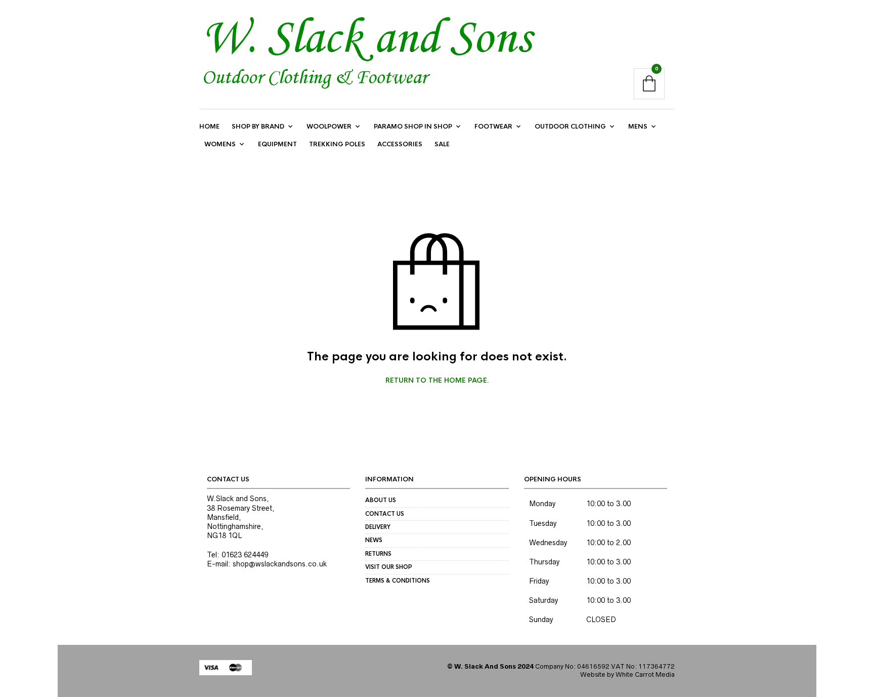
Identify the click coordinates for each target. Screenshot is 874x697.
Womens (220, 144)
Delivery (377, 526)
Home (209, 126)
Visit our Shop (388, 566)
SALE (442, 144)
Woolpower (329, 126)
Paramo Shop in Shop (413, 126)
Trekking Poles (337, 144)
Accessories (399, 144)
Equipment (277, 144)
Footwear (493, 126)
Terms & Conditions (397, 580)
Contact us (384, 513)
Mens (637, 126)
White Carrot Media (645, 674)
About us (380, 500)
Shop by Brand (258, 126)
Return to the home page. (437, 381)
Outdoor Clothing (570, 126)
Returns (378, 553)
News (373, 540)
